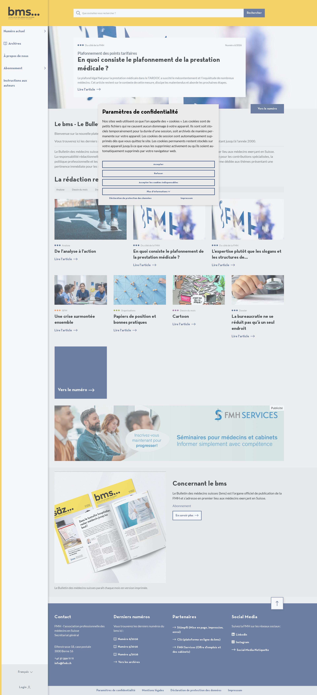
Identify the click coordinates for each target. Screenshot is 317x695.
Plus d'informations (157, 191)
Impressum (187, 198)
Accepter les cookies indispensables (158, 182)
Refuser (158, 173)
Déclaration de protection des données (130, 198)
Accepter (158, 164)
